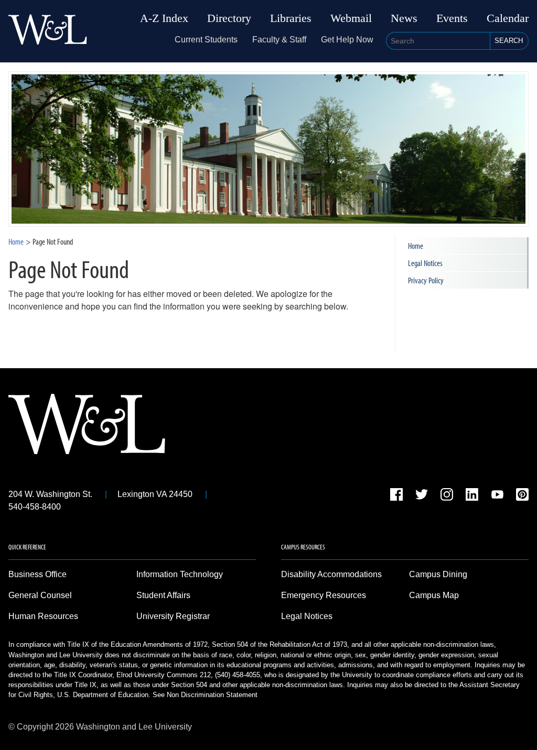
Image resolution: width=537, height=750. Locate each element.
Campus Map (434, 595)
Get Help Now (347, 39)
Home (16, 241)
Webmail (351, 18)
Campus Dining (438, 574)
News (404, 18)
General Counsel (40, 595)
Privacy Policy (426, 280)
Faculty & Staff (279, 39)
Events (452, 18)
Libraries (291, 18)
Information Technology (179, 574)
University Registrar (173, 616)
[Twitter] (421, 496)
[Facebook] (396, 496)
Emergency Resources (323, 595)
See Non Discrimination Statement (205, 695)
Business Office (37, 574)
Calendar (508, 18)
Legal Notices (425, 263)
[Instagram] (447, 496)
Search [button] (509, 41)
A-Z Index (164, 18)
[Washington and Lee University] (47, 31)
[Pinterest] (522, 496)
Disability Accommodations (331, 574)
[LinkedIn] (472, 496)
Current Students (206, 39)
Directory (229, 18)
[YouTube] (497, 496)
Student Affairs (163, 595)
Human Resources (43, 616)
